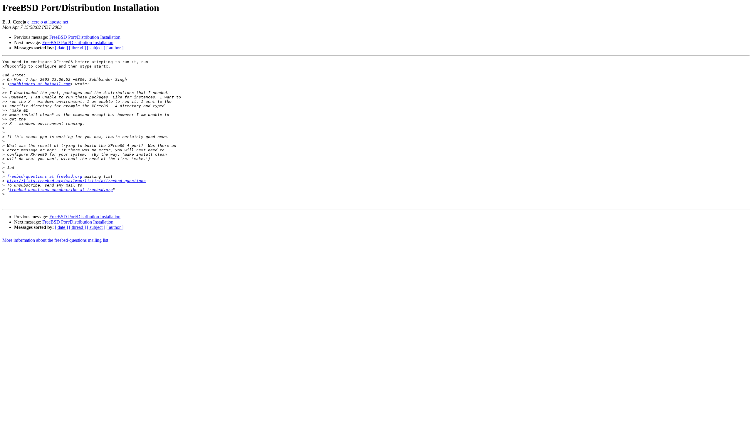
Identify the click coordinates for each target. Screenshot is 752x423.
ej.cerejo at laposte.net (47, 21)
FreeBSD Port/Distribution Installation (84, 37)
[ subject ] (96, 47)
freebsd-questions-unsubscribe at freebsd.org (61, 189)
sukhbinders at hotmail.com (39, 84)
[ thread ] (77, 47)
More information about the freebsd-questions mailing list (55, 240)
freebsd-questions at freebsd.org (44, 176)
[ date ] (61, 47)
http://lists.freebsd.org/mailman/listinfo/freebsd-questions (76, 181)
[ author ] (114, 47)
